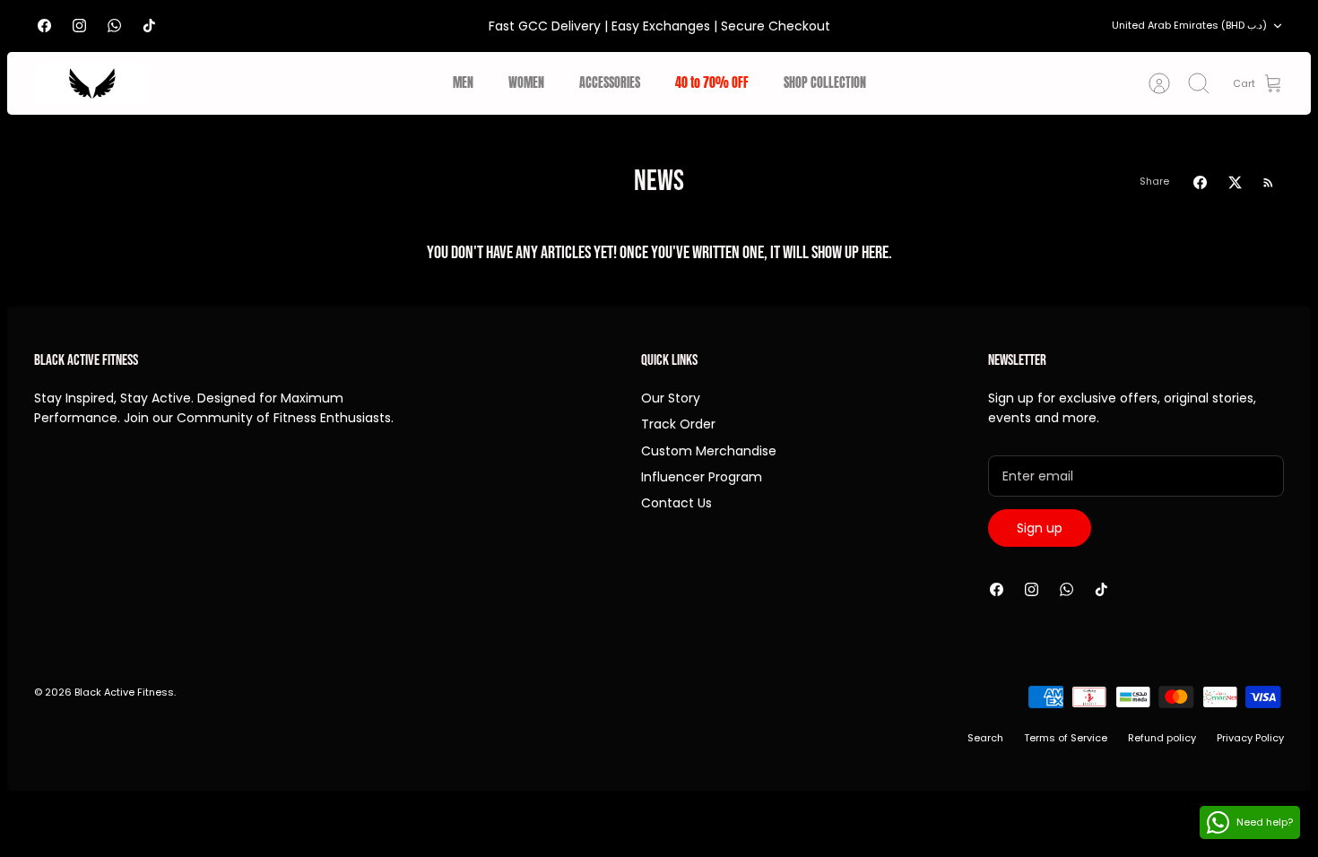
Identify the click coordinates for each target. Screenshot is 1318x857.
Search (985, 738)
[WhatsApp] (114, 25)
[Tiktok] (149, 25)
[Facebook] (44, 25)
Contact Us (676, 503)
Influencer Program (701, 477)
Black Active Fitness (124, 692)
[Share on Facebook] (1200, 182)
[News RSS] (1268, 182)
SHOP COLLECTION (825, 83)
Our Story (670, 398)
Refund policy (1162, 738)
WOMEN (526, 83)
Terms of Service (1065, 738)
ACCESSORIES (609, 83)
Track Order (678, 424)
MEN (463, 83)
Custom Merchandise (708, 451)
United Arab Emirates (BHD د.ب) (1189, 25)
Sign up (1039, 528)
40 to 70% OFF (712, 83)
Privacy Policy (1250, 738)
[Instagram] (79, 25)
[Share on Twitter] (1235, 182)
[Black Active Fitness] (92, 83)
